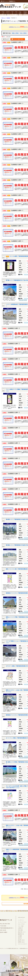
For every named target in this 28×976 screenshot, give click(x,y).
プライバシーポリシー (22, 943)
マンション (8, 13)
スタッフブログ (21, 924)
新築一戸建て (15, 33)
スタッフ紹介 (21, 926)
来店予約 (20, 938)
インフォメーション (22, 922)
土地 (12, 13)
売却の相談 (20, 930)
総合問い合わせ (21, 940)
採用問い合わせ (21, 941)
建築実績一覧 (21, 934)
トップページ (21, 920)
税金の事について (21, 932)
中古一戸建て (23, 33)
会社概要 (25, 13)
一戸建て (3, 13)
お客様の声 (20, 13)
